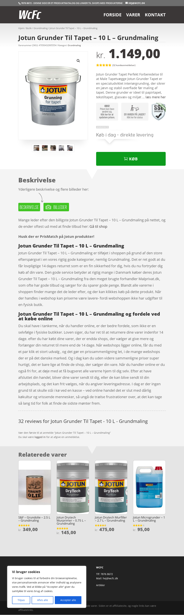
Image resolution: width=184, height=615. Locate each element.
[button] (78, 61)
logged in (40, 437)
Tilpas (21, 600)
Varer (133, 15)
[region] (46, 587)
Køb (133, 158)
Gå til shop (98, 226)
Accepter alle (68, 600)
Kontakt (155, 15)
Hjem (21, 28)
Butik (29, 28)
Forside (112, 15)
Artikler (100, 585)
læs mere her (156, 97)
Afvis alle (42, 600)
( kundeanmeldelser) (123, 65)
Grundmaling (41, 28)
